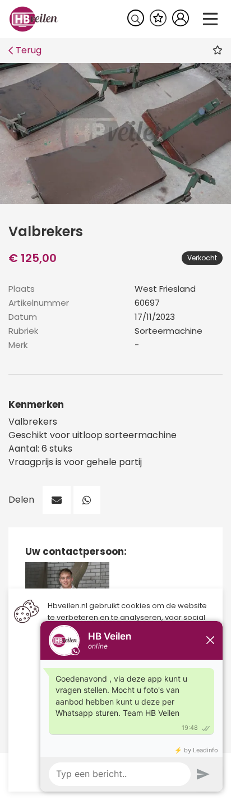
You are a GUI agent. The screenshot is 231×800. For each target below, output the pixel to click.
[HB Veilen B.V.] (33, 18)
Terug (28, 50)
